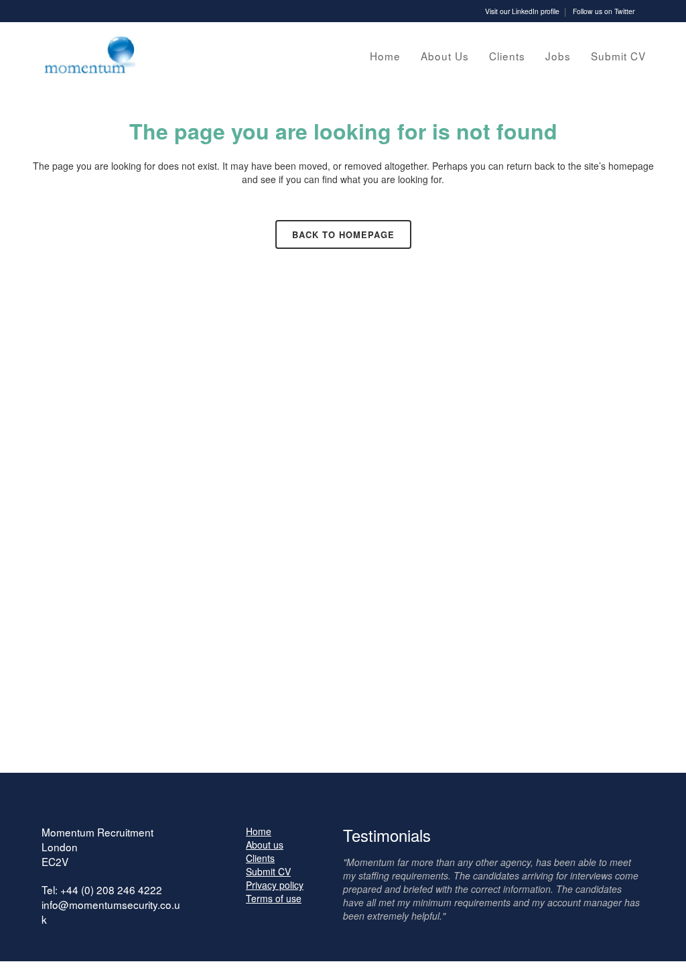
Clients (260, 858)
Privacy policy (274, 885)
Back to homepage (343, 234)
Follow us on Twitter (603, 11)
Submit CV (268, 871)
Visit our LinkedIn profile (522, 11)
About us (264, 844)
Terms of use (273, 898)
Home (258, 831)
